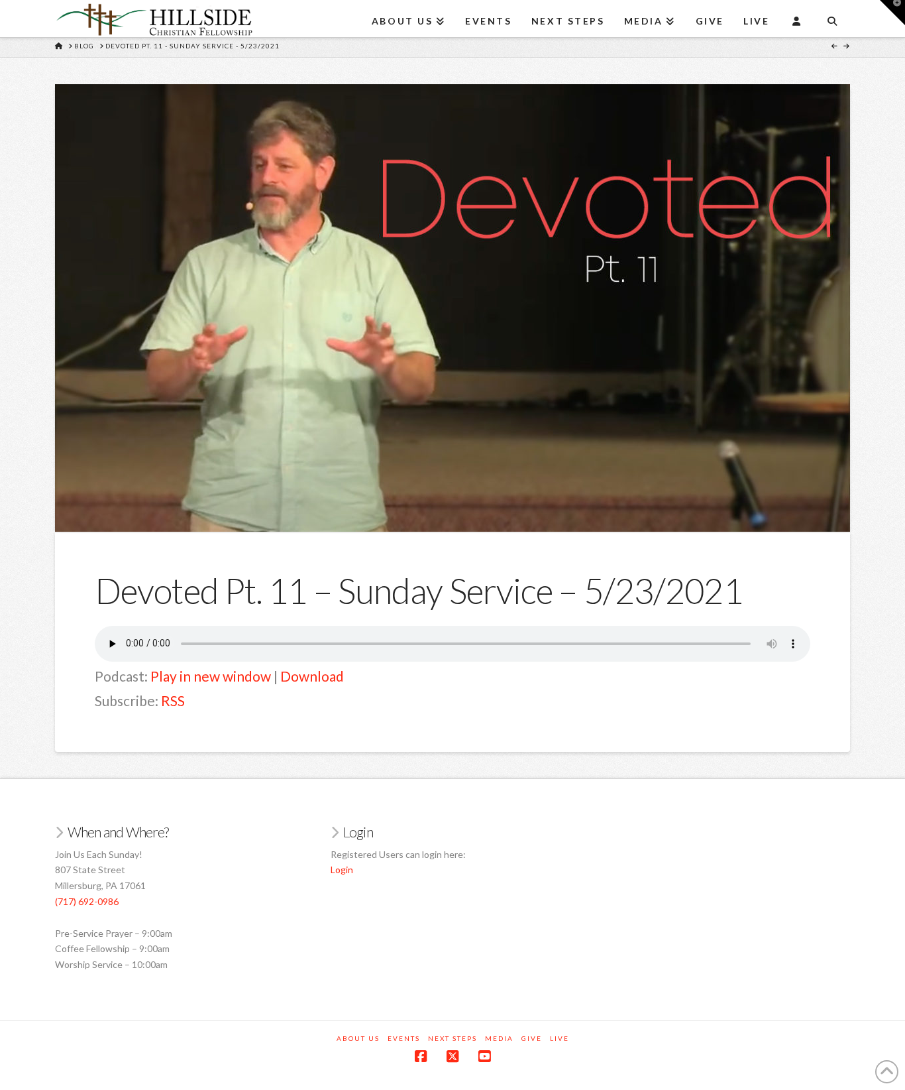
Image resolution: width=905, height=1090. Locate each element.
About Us (358, 1038)
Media (499, 1038)
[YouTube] (484, 1056)
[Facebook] (421, 1056)
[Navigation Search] (832, 16)
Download (312, 676)
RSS (173, 700)
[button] (892, 12)
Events (404, 1038)
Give (531, 1038)
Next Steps (452, 1038)
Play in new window (210, 676)
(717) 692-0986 (87, 901)
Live (559, 1038)
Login (342, 869)
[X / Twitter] (452, 1056)
